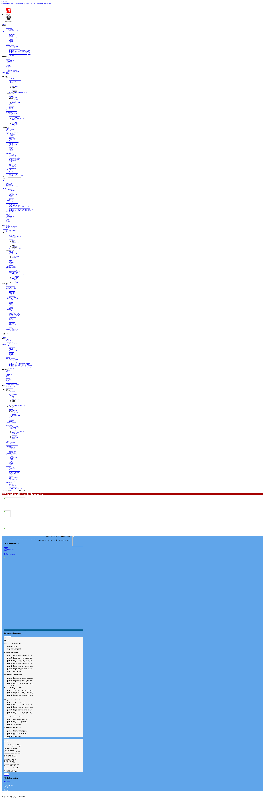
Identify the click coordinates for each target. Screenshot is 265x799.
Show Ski (8, 64)
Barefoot (8, 57)
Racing (7, 62)
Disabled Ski (9, 61)
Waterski (8, 65)
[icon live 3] (77, 546)
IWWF (11, 490)
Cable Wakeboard (10, 60)
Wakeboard (8, 66)
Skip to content (4, 1)
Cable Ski (8, 59)
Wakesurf (8, 67)
